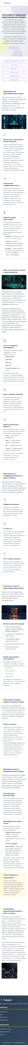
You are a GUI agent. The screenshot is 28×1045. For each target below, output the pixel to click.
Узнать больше (14, 47)
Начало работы (4, 1020)
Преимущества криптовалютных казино (14, 61)
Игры (1, 1014)
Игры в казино (14, 64)
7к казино (23, 315)
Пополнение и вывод (14, 76)
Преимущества (4, 1011)
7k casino (15, 948)
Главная (2, 1034)
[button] (26, 3)
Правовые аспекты (14, 79)
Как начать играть (14, 72)
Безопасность (14, 68)
